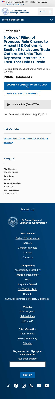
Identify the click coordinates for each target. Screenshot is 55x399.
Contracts (27, 257)
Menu (42, 11)
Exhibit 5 (8, 142)
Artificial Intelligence (27, 274)
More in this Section (13, 19)
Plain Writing (27, 333)
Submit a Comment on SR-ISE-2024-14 (27, 86)
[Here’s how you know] (27, 3)
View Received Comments (22, 93)
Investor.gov (26, 311)
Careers (27, 243)
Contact (27, 252)
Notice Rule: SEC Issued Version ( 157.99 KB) (25, 139)
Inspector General (27, 284)
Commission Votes (27, 247)
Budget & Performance (27, 238)
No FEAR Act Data (27, 289)
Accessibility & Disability (28, 270)
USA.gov (26, 321)
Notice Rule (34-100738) (26, 104)
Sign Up (27, 375)
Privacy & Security (27, 338)
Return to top (27, 209)
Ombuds (27, 294)
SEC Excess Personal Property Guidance (26, 299)
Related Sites (27, 316)
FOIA (27, 279)
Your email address (27, 358)
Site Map (27, 343)
